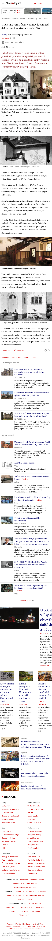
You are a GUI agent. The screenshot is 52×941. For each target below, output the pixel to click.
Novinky (4, 34)
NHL (3, 848)
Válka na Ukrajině (20, 524)
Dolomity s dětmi (8, 873)
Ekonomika (18, 448)
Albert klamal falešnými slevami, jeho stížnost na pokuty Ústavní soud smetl (7, 692)
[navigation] (3, 3)
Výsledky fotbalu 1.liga (10, 835)
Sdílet (16, 42)
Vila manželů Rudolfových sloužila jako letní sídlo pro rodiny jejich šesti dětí (31, 414)
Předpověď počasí (37, 880)
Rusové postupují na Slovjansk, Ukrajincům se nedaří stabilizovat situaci (25, 692)
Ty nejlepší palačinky (35, 831)
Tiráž (41, 924)
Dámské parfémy (27, 907)
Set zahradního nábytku (35, 895)
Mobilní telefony (35, 903)
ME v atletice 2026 (9, 841)
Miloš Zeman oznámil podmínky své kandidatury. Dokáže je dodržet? (30, 586)
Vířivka (30, 899)
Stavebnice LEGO (12, 907)
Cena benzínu (31, 883)
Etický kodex (26, 926)
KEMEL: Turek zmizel (24, 462)
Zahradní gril (21, 899)
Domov (33, 357)
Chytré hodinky (35, 911)
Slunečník (10, 895)
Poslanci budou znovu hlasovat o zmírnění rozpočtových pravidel (44, 691)
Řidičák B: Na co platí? (36, 867)
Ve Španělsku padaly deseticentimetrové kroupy (31, 477)
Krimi (16, 503)
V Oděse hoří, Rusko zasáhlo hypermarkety (27, 519)
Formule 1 (6, 845)
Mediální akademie (12, 926)
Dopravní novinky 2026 (36, 863)
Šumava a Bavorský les (11, 863)
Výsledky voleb (7, 813)
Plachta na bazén (29, 891)
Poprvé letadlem (8, 860)
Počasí (16, 482)
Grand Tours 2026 (34, 823)
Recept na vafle (33, 845)
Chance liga (6, 831)
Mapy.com (24, 880)
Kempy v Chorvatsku (10, 857)
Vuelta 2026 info (33, 806)
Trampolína (42, 891)
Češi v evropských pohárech (25, 887)
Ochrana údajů (39, 926)
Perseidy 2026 (18, 883)
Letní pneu (40, 907)
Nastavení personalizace (33, 929)
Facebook (10, 924)
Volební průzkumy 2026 (11, 809)
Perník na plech (33, 848)
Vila (19, 357)
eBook (7, 42)
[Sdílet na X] (49, 350)
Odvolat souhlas (15, 929)
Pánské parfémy (25, 915)
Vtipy (16, 466)
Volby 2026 (6, 806)
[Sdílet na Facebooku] (46, 350)
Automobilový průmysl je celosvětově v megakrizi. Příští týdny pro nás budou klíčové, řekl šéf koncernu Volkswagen (31, 541)
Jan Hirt (30, 813)
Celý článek (44, 665)
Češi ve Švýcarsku (9, 867)
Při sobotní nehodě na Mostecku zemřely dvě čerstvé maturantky (32, 498)
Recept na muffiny (34, 835)
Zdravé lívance (33, 838)
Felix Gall (31, 819)
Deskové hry (13, 911)
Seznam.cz (38, 3)
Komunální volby (8, 823)
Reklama (26, 924)
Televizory (24, 911)
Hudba (16, 570)
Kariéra (35, 924)
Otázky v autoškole (34, 870)
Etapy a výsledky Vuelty (36, 809)
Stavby (26, 357)
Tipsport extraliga (8, 838)
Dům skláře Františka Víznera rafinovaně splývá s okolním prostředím (32, 394)
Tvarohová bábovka (35, 841)
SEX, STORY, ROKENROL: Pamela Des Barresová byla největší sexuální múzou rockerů (30, 564)
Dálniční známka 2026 (36, 860)
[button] (26, 84)
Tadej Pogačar (32, 816)
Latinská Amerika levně (11, 870)
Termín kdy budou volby (11, 816)
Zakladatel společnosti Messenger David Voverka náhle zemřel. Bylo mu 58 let (32, 443)
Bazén (18, 891)
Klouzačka (20, 895)
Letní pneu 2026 (33, 857)
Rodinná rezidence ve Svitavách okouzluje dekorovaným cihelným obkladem (29, 372)
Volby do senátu (8, 819)
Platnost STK (32, 873)
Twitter (18, 924)
